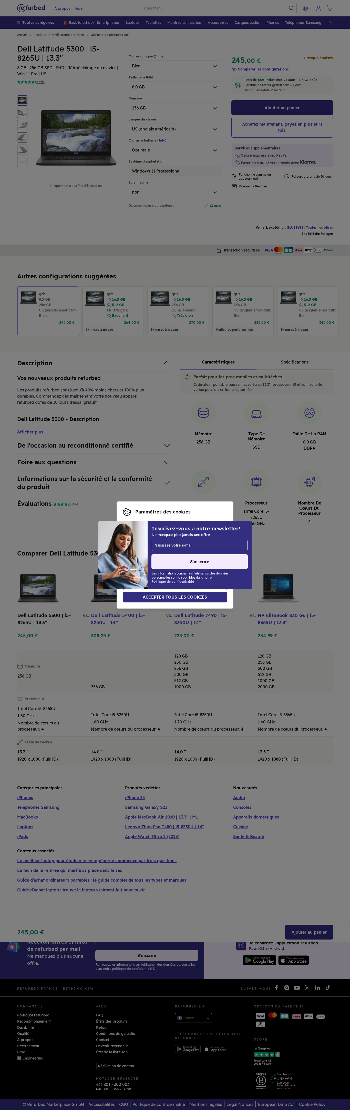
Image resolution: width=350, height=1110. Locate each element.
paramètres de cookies (180, 555)
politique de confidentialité (183, 560)
